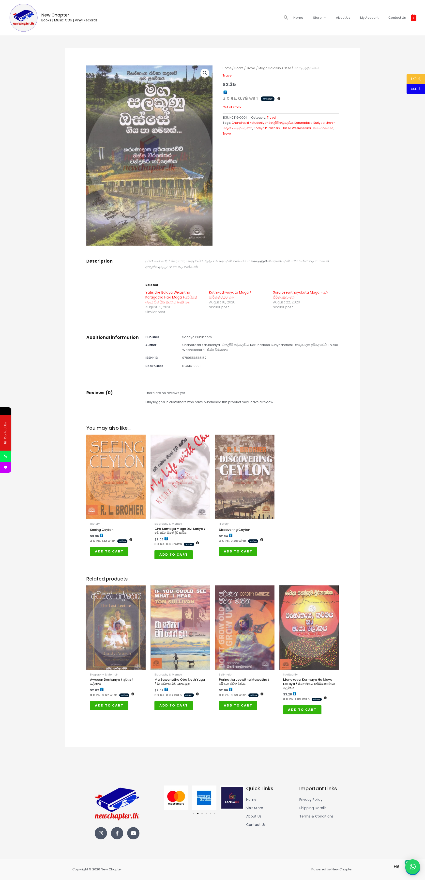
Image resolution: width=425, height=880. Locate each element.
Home (227, 68)
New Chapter (55, 15)
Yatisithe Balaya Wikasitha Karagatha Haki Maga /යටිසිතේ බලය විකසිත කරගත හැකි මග (171, 297)
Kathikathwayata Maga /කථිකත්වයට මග (230, 295)
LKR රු (414, 79)
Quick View (116, 515)
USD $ (416, 89)
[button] (286, 17)
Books (238, 68)
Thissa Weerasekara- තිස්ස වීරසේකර (307, 128)
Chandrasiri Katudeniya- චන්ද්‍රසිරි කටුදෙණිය (262, 123)
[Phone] (5, 456)
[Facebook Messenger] (5, 467)
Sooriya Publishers (267, 128)
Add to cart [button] (109, 551)
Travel (251, 68)
